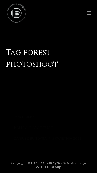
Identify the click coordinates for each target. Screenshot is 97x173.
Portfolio (24, 117)
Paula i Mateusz (33, 127)
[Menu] (89, 13)
